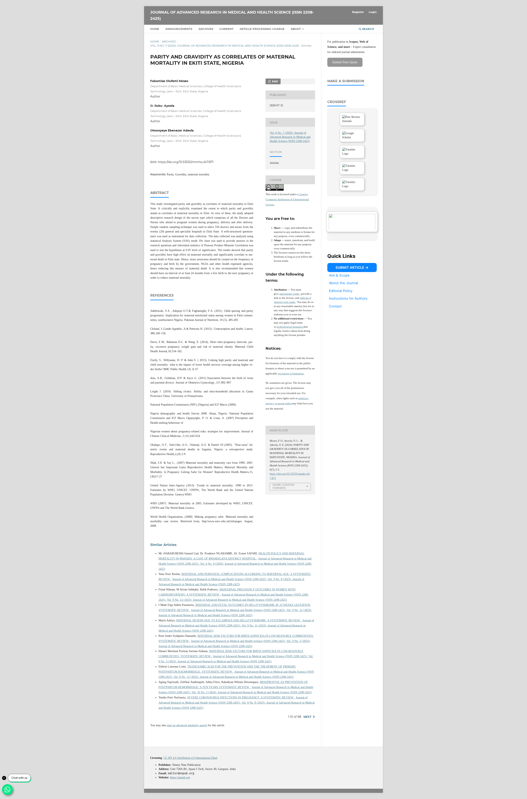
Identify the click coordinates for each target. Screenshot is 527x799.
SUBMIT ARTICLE (350, 267)
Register (358, 12)
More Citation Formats (283, 486)
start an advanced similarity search (187, 725)
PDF (274, 81)
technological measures (290, 326)
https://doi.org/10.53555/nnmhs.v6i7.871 (185, 162)
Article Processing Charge (262, 29)
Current (226, 29)
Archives (205, 29)
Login (373, 12)
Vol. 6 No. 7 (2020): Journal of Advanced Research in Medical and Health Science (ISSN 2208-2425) (224, 45)
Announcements (178, 29)
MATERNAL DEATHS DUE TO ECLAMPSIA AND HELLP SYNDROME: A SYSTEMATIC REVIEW (238, 620)
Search (367, 29)
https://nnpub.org (180, 777)
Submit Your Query (345, 62)
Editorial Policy (340, 291)
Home (154, 29)
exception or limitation (291, 373)
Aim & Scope (339, 275)
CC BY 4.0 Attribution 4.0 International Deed (190, 757)
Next (307, 717)
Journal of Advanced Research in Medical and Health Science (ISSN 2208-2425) (232, 15)
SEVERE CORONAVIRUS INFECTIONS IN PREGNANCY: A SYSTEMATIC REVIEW (240, 697)
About (296, 29)
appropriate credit (289, 293)
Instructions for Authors (348, 298)
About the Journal (343, 283)
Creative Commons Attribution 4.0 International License (287, 199)
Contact (335, 306)
